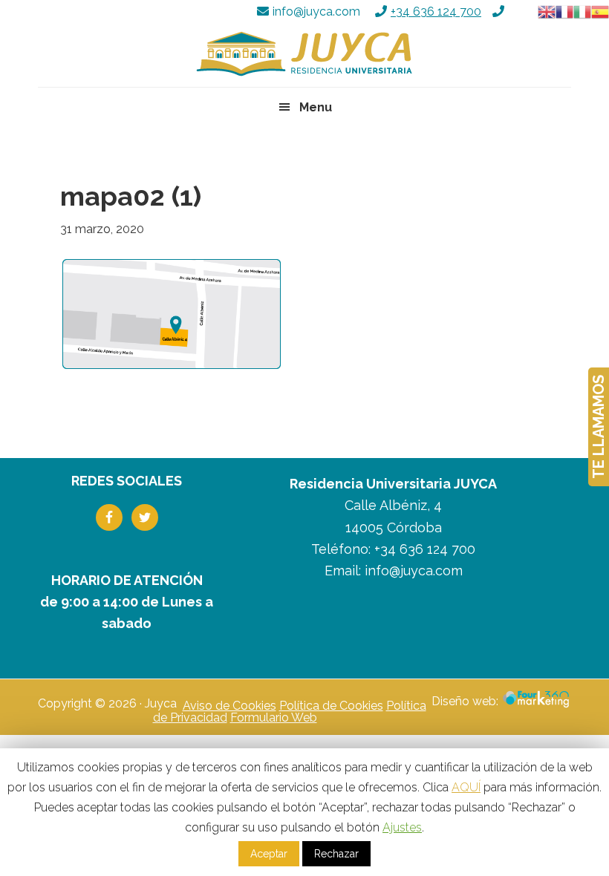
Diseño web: (466, 701)
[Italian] (582, 11)
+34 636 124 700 (436, 11)
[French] (564, 11)
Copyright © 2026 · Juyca (107, 704)
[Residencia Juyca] (304, 54)
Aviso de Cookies (229, 706)
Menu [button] (315, 107)
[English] (547, 11)
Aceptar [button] (268, 854)
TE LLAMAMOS (599, 427)
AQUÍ (466, 787)
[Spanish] (600, 11)
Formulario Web (273, 717)
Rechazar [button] (336, 854)
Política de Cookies (331, 706)
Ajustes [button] (402, 827)
